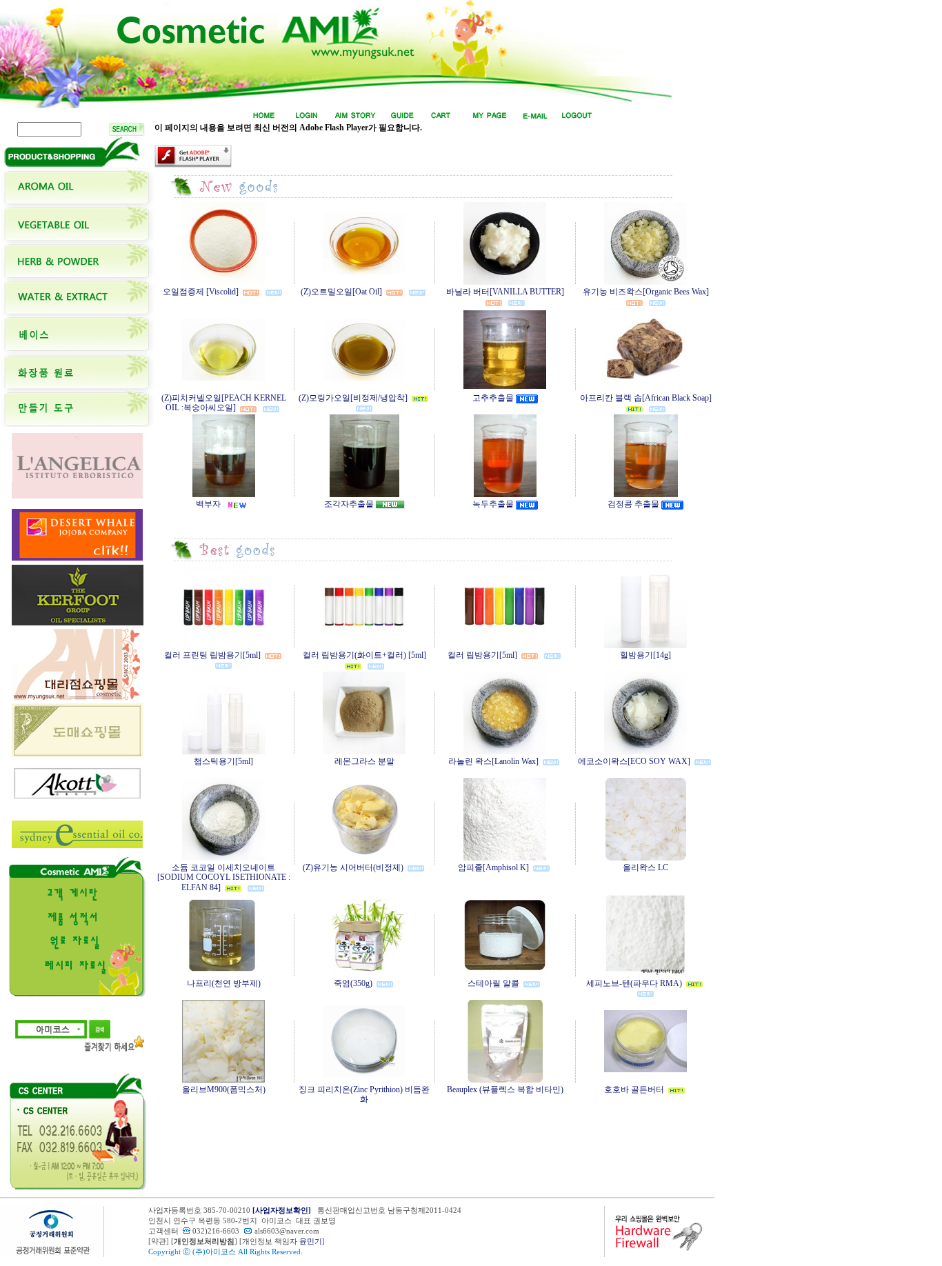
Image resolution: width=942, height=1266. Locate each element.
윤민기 (310, 1241)
